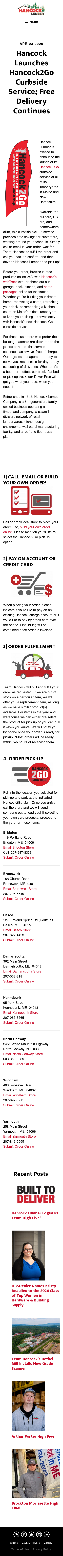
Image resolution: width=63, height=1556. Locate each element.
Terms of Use (20, 1549)
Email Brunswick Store (20, 888)
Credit (49, 1543)
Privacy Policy (42, 1549)
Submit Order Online (18, 857)
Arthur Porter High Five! (33, 1436)
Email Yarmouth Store (19, 1136)
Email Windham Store (19, 1095)
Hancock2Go (49, 166)
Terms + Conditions (24, 1543)
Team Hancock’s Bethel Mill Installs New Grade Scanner (32, 1364)
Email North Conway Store (23, 1053)
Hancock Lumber (31, 8)
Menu (34, 21)
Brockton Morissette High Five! (35, 1506)
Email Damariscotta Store (22, 971)
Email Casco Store (17, 929)
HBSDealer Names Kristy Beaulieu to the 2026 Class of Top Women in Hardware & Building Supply (35, 1295)
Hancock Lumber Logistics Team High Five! (35, 1215)
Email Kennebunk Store (20, 1012)
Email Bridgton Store (18, 847)
